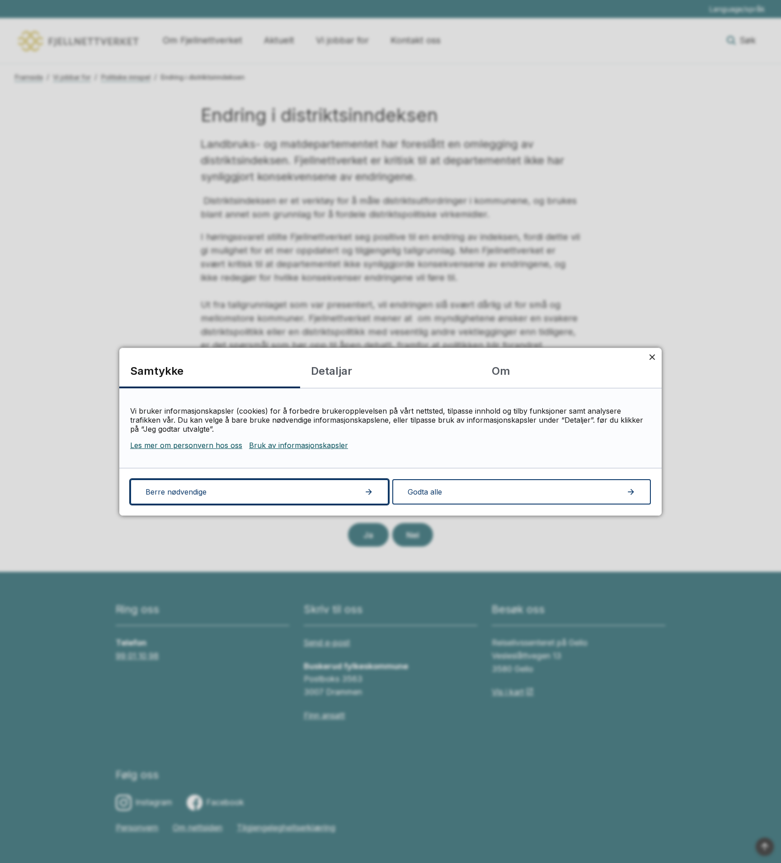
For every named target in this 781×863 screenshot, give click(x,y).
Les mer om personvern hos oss (186, 445)
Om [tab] (501, 370)
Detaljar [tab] (331, 370)
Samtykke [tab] (156, 370)
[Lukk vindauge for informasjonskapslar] (652, 357)
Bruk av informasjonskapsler (298, 445)
